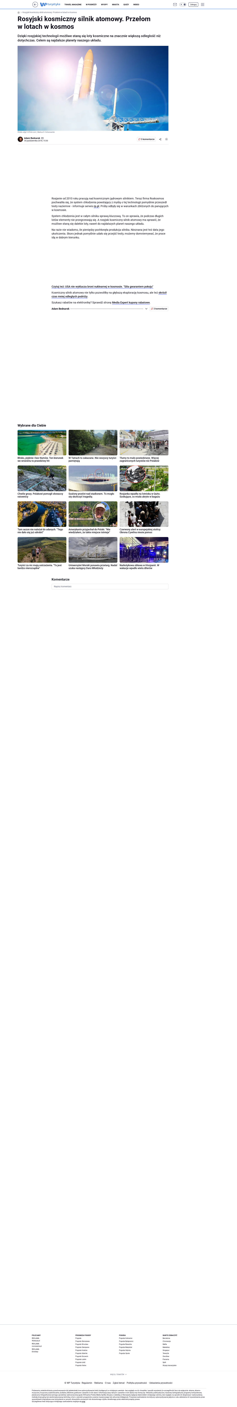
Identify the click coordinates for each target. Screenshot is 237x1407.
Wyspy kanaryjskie (169, 1365)
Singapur (166, 1350)
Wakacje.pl (36, 1341)
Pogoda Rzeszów (125, 1344)
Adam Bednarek (32, 138)
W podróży (91, 4)
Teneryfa (166, 1353)
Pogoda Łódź (80, 1362)
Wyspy (104, 4)
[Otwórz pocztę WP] (175, 4)
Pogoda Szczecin (81, 1356)
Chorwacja (167, 1341)
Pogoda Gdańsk (81, 1353)
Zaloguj (193, 4)
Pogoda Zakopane (82, 1347)
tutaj (83, 1401)
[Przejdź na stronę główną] (35, 6)
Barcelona (166, 1338)
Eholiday (35, 1352)
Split (164, 1362)
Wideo (136, 4)
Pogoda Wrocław (81, 1344)
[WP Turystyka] (52, 4)
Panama (166, 1359)
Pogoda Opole (124, 1353)
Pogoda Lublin (80, 1359)
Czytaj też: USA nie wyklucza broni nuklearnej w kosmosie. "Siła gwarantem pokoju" (102, 286)
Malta (165, 1344)
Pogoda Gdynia (125, 1350)
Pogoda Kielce (80, 1365)
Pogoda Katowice (125, 1338)
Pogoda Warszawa (82, 1341)
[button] (182, 4)
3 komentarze (148, 139)
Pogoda (78, 1338)
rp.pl (96, 206)
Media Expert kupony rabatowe (131, 302)
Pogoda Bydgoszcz (126, 1341)
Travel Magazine (72, 4)
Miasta (115, 4)
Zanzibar (166, 1356)
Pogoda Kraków (81, 1350)
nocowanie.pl (37, 1346)
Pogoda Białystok (125, 1347)
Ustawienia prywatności (160, 1383)
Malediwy (166, 1347)
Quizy (126, 4)
